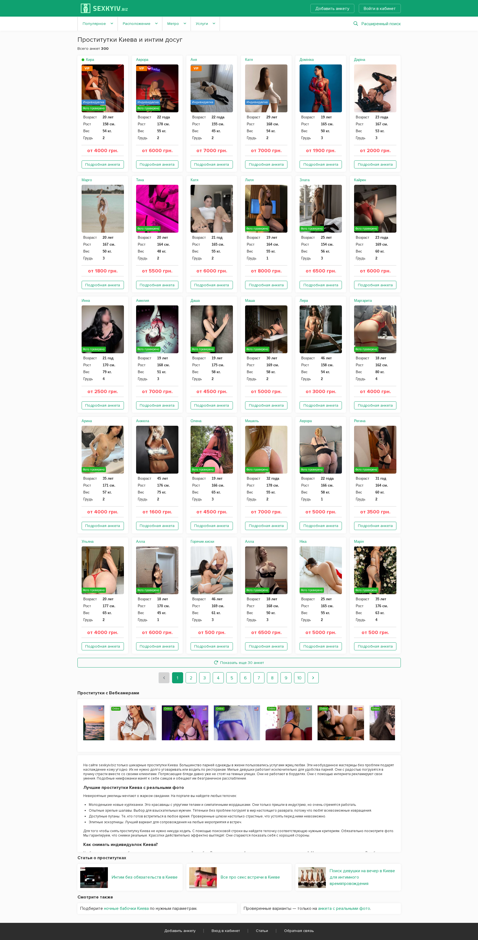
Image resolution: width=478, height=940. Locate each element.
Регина (359, 421)
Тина (140, 180)
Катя (249, 60)
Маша (250, 300)
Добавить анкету (332, 8)
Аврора (142, 60)
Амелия (142, 300)
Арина (87, 421)
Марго (87, 180)
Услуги (202, 23)
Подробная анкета (102, 164)
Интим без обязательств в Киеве (145, 877)
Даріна (359, 60)
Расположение (136, 23)
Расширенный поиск (381, 24)
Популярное (94, 23)
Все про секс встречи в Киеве (250, 877)
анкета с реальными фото (344, 908)
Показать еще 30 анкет (242, 662)
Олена (196, 421)
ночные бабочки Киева (126, 908)
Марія (359, 541)
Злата (305, 180)
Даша (195, 300)
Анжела (142, 421)
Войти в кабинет (380, 8)
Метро (173, 23)
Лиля (249, 180)
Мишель (252, 421)
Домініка (307, 60)
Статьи (262, 930)
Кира (89, 60)
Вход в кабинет (226, 930)
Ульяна (87, 541)
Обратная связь (299, 930)
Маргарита (363, 300)
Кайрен (360, 180)
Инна (86, 300)
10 (299, 678)
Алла (140, 541)
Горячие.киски (202, 541)
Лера (304, 300)
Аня (194, 60)
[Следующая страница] (313, 677)
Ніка (303, 541)
